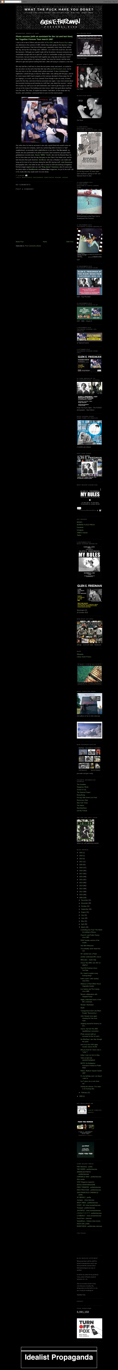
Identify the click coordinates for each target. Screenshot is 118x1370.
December (84, 900)
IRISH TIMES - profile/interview (87, 1203)
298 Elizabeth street (59, 69)
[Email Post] (26, 175)
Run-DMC (50, 42)
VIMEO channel (82, 533)
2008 (81, 1096)
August (83, 912)
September (85, 909)
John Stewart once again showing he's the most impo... (89, 1018)
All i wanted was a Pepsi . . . (90, 954)
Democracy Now (82, 800)
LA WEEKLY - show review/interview (89, 1216)
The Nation (80, 805)
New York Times (82, 803)
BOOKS (79, 522)
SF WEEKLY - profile (84, 1197)
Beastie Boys (63, 42)
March (83, 927)
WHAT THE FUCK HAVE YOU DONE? (59, 9)
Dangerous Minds (82, 787)
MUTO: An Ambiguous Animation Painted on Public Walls (91, 1065)
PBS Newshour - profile (84, 1167)
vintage (65, 177)
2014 (81, 882)
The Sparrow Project (83, 792)
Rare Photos (49, 177)
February (84, 1092)
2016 (81, 877)
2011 (81, 891)
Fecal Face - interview (84, 1218)
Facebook (80, 527)
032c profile (81, 1179)
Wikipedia (80, 654)
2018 (81, 871)
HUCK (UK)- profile (83, 1224)
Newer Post (20, 242)
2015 (81, 880)
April (83, 924)
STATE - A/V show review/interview (88, 1205)
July (82, 915)
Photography (38, 177)
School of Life (81, 790)
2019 (81, 868)
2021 (81, 862)
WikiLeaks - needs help (88, 960)
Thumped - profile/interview (86, 1208)
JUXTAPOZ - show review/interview (89, 1210)
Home (45, 242)
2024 (81, 856)
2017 (81, 874)
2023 (81, 859)
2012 (81, 888)
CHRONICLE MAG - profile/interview (89, 1177)
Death (82, 1008)
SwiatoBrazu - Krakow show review (88, 1221)
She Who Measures (87, 945)
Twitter (79, 535)
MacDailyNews (82, 808)
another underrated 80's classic (91, 957)
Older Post (69, 242)
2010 (81, 894)
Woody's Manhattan (87, 1005)
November (84, 903)
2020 (81, 865)
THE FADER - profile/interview (87, 1169)
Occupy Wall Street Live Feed (87, 797)
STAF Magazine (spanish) (85, 1182)
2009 (81, 897)
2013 (81, 885)
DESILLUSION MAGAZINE (86, 1185)
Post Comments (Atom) (33, 246)
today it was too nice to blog (90, 1055)
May (82, 921)
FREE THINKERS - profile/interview (89, 1187)
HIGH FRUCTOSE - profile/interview (89, 1190)
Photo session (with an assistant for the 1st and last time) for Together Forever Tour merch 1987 (44, 37)
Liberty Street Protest (84, 657)
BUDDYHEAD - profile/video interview (89, 1226)
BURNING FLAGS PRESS (86, 525)
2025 (81, 853)
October (84, 906)
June (83, 918)
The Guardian (81, 784)
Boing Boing (81, 795)
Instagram (80, 530)
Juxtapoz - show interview (85, 1200)
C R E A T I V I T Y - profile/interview (89, 1213)
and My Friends (82, 811)
